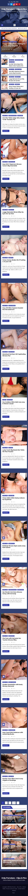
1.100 (13, 803)
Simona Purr (11, 351)
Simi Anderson (12, 730)
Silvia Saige (20, 115)
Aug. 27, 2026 (7, 49)
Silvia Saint (9, 399)
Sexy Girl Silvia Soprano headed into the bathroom (12, 308)
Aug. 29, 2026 (7, 121)
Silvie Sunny (11, 495)
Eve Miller (5, 41)
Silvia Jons (11, 776)
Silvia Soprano (12, 305)
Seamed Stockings (12, 41)
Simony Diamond (12, 682)
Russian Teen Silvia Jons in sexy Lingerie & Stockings (12, 779)
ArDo (13, 49)
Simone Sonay (20, 589)
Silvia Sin (11, 447)
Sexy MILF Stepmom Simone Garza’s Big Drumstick (11, 165)
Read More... (6, 130)
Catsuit (4, 399)
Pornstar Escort (12, 115)
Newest (5, 56)
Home (13, 892)
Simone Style (11, 543)
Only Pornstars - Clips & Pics (13, 878)
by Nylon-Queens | (21, 888)
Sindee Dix (17, 84)
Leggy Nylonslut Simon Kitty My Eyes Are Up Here (13, 213)
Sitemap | (14, 890)
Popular (14, 56)
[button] (26, 25)
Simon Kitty (17, 76)
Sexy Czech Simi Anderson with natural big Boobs (12, 733)
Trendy (22, 56)
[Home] (2, 25)
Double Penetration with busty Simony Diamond (12, 685)
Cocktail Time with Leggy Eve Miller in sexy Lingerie (12, 45)
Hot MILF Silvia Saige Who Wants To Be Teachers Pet (13, 118)
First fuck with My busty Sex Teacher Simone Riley (11, 639)
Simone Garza (18, 69)
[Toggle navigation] (14, 25)
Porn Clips (11, 69)
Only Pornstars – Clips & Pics (14, 9)
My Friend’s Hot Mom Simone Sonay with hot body (12, 593)
